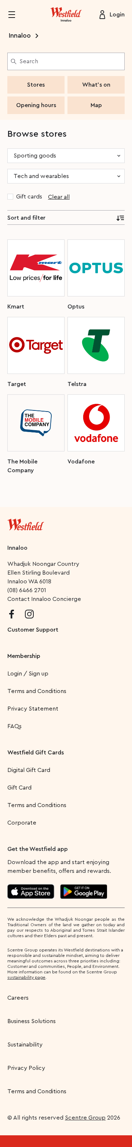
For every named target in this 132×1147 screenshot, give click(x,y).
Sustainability (25, 1045)
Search (28, 61)
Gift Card (19, 788)
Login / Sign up (27, 674)
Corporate (21, 823)
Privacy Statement (32, 709)
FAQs (14, 726)
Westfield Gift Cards (35, 753)
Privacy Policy (26, 1068)
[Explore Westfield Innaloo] (66, 14)
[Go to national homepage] (25, 523)
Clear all (59, 197)
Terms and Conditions (36, 691)
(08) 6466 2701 (26, 590)
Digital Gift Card (28, 770)
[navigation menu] (16, 14)
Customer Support (32, 630)
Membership (23, 656)
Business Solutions (31, 1021)
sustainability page (26, 977)
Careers (18, 998)
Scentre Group (85, 1118)
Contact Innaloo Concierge (44, 599)
